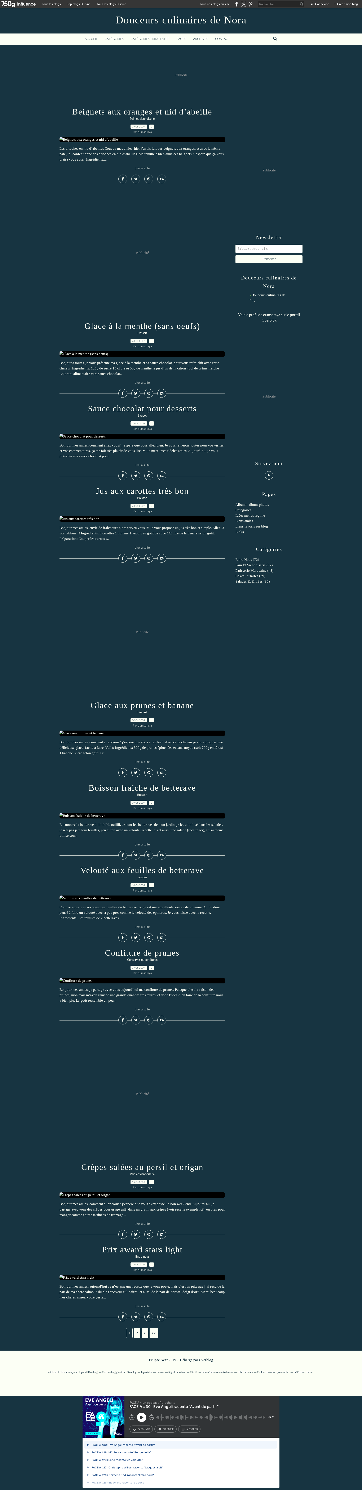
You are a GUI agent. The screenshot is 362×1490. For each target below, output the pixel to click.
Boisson (142, 498)
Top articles (146, 1372)
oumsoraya (271, 315)
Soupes (142, 877)
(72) (247, 560)
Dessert (142, 333)
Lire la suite (142, 168)
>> (154, 1333)
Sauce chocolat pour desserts (142, 408)
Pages (181, 39)
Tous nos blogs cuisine (215, 4)
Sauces (142, 415)
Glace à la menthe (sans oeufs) (142, 326)
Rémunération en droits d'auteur (217, 1372)
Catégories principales (150, 39)
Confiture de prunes (142, 952)
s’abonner (144, 1429)
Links (239, 532)
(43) (254, 571)
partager (168, 1429)
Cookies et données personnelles (273, 1372)
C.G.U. (193, 1372)
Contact (222, 39)
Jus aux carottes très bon (142, 491)
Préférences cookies (303, 1372)
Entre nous (142, 1256)
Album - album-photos (252, 505)
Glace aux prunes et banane (142, 705)
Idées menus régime (250, 515)
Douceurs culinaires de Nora (181, 20)
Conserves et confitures (142, 960)
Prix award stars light (142, 1249)
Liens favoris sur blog (251, 526)
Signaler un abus (177, 1372)
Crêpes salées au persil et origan (142, 1167)
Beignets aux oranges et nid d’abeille (142, 111)
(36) (252, 581)
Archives (200, 39)
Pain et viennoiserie (142, 118)
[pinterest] (250, 4)
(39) (250, 576)
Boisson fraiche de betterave (142, 788)
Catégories (114, 39)
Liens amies (244, 521)
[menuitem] (91, 39)
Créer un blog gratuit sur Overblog (119, 1372)
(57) (254, 565)
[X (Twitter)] (243, 4)
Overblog (206, 1360)
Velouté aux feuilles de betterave (142, 870)
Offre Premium (245, 1372)
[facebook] (236, 4)
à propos (192, 1429)
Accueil (91, 39)
